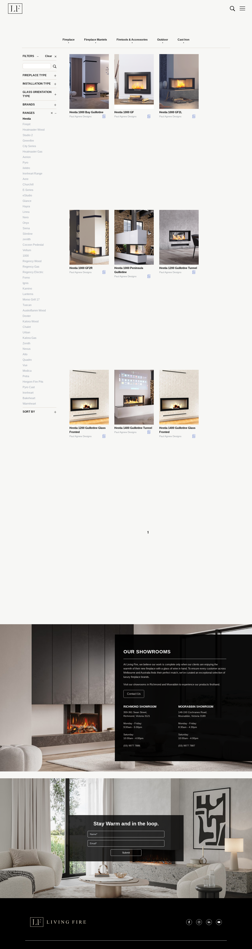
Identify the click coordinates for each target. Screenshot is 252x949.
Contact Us (134, 693)
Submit (126, 852)
